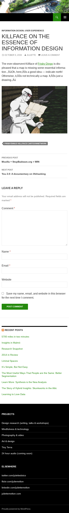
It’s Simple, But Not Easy (15, 367)
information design (13, 30)
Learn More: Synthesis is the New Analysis (24, 382)
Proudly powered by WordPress (16, 509)
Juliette (31, 55)
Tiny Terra (7, 447)
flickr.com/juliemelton (13, 481)
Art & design (8, 441)
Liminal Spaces (10, 361)
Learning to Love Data (13, 394)
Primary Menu (65, 17)
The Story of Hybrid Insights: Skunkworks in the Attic (29, 388)
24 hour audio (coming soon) (17, 453)
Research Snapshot (12, 348)
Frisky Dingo (45, 63)
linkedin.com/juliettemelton (16, 487)
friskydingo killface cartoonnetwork (26, 144)
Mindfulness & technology (15, 429)
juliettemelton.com (11, 493)
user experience (34, 30)
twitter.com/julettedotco (14, 475)
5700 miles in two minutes (15, 336)
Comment (8, 208)
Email (6, 265)
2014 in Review (10, 354)
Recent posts (14, 330)
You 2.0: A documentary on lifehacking (24, 172)
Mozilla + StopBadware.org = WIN (20, 160)
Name (6, 251)
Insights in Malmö (11, 342)
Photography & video (13, 435)
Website (6, 279)
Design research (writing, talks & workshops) (25, 423)
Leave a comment (50, 55)
